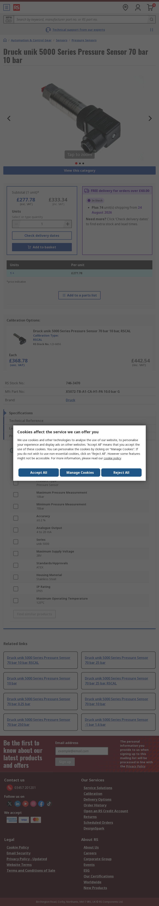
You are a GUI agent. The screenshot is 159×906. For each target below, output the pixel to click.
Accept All (38, 472)
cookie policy (112, 458)
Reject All (121, 472)
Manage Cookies (80, 472)
